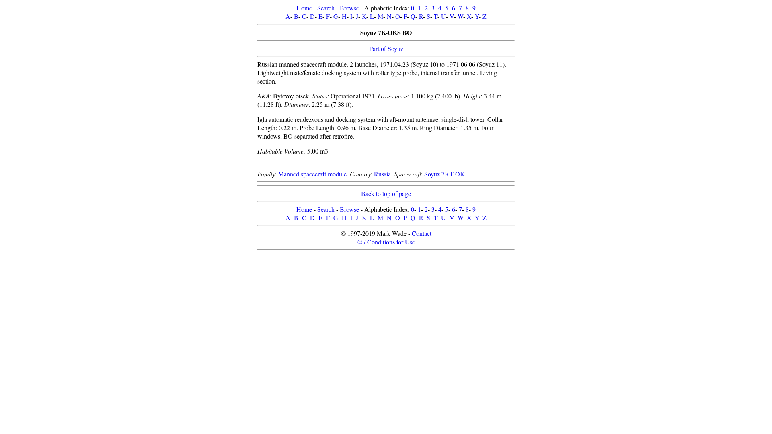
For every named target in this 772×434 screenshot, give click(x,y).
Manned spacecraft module (312, 174)
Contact (421, 233)
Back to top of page (386, 193)
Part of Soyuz (386, 48)
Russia (382, 174)
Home (304, 8)
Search (326, 8)
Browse (349, 8)
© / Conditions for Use (386, 241)
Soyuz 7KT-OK (444, 174)
